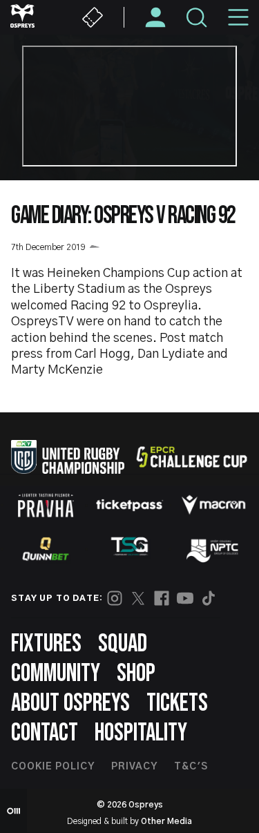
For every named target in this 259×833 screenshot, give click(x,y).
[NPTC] (213, 549)
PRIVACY (134, 767)
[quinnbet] (45, 549)
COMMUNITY (55, 674)
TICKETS (177, 703)
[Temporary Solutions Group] (129, 548)
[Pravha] (45, 505)
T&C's (191, 767)
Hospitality (141, 733)
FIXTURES (46, 644)
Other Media (166, 821)
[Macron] (213, 505)
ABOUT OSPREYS (70, 703)
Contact (44, 733)
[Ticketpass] (129, 505)
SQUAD (122, 644)
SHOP (136, 674)
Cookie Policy (53, 767)
